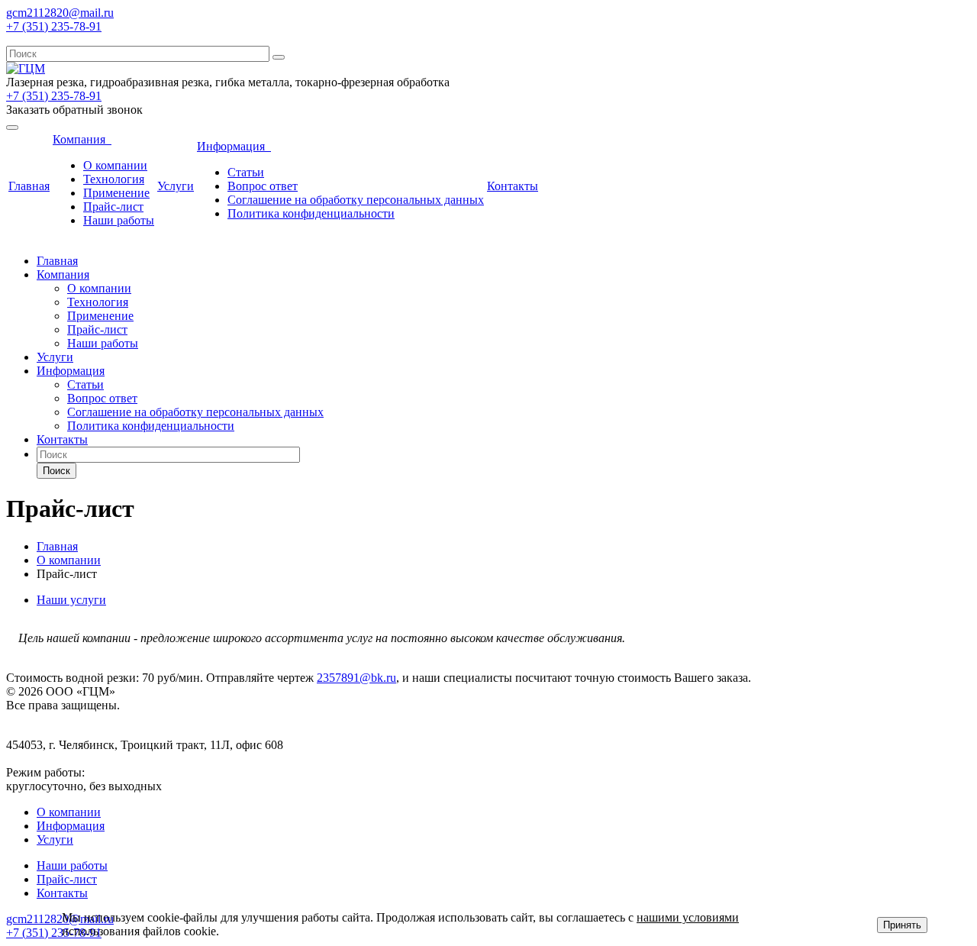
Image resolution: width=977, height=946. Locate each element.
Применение (116, 192)
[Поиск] (278, 57)
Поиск (56, 470)
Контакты (512, 185)
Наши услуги (71, 599)
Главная (29, 185)
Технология (113, 179)
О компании (115, 165)
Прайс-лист (113, 206)
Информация (234, 146)
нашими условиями (688, 917)
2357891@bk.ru (356, 677)
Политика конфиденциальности (311, 213)
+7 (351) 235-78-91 (54, 26)
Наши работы (118, 220)
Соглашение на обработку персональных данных (355, 199)
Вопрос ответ (262, 185)
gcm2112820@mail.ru (60, 12)
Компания (82, 139)
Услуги (175, 185)
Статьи (245, 172)
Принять (902, 925)
